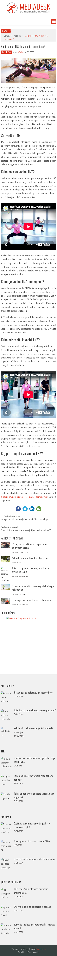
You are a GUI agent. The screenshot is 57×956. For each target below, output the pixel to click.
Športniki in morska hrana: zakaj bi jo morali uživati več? (26, 530)
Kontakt (21, 952)
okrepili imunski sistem (12, 496)
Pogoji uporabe (33, 952)
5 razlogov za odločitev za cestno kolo (31, 599)
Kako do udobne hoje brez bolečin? (30, 558)
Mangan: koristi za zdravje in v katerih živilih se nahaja (24, 519)
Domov (7, 35)
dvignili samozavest (38, 496)
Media (20, 52)
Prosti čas (17, 35)
